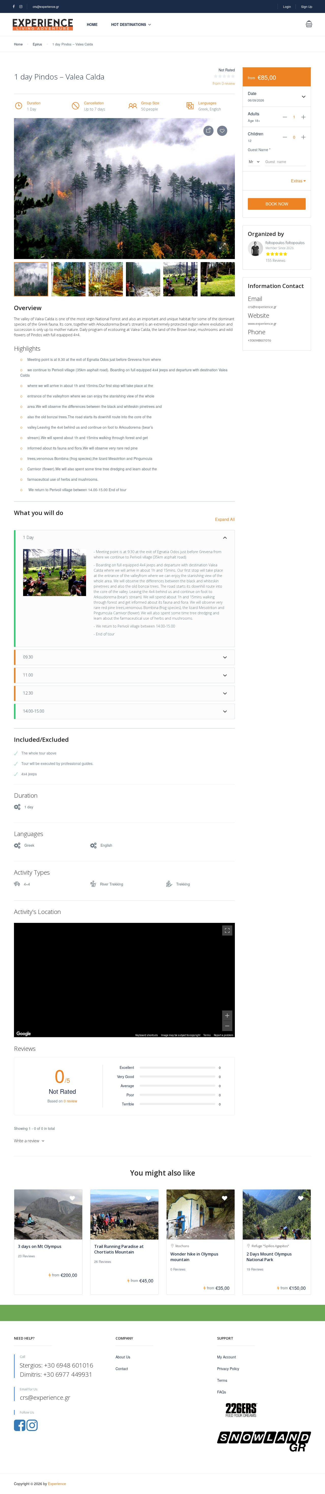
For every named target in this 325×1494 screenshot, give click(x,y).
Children (255, 134)
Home (92, 24)
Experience (57, 1483)
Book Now (277, 204)
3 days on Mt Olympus (39, 1246)
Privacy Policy (228, 1368)
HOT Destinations (128, 24)
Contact (122, 1368)
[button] (222, 246)
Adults (253, 114)
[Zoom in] (227, 1015)
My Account (226, 1356)
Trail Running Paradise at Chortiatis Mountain (119, 1249)
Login (287, 6)
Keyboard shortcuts (146, 1035)
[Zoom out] (227, 1026)
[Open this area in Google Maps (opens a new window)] (23, 1034)
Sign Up (306, 6)
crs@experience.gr (46, 6)
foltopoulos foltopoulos (285, 242)
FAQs (221, 1391)
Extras (297, 181)
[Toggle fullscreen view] (227, 930)
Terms (207, 1035)
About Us (123, 1356)
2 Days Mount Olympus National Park (269, 1256)
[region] (124, 980)
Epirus (37, 44)
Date (252, 93)
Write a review (27, 1141)
